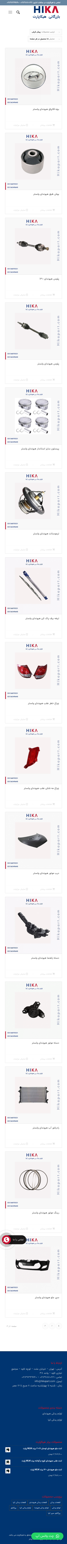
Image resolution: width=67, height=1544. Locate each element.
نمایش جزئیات (19, 125)
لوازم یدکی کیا (25, 1508)
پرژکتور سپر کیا (54, 1513)
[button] (47, 1536)
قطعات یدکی (55, 1502)
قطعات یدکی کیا (19, 1502)
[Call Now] (6, 1239)
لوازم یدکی (56, 1508)
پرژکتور (13, 1508)
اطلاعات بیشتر (46, 125)
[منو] (11, 12)
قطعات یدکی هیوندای (38, 1502)
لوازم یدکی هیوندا (41, 1508)
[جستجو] (18, 12)
